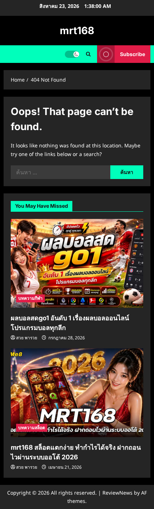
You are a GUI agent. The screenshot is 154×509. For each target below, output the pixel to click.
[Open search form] (88, 54)
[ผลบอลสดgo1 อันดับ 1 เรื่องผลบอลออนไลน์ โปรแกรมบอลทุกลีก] (77, 263)
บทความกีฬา (30, 298)
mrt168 (77, 30)
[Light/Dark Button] (72, 54)
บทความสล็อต (31, 428)
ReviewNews (117, 492)
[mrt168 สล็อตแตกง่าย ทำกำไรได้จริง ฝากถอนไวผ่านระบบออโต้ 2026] (77, 392)
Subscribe (132, 54)
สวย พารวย (26, 338)
